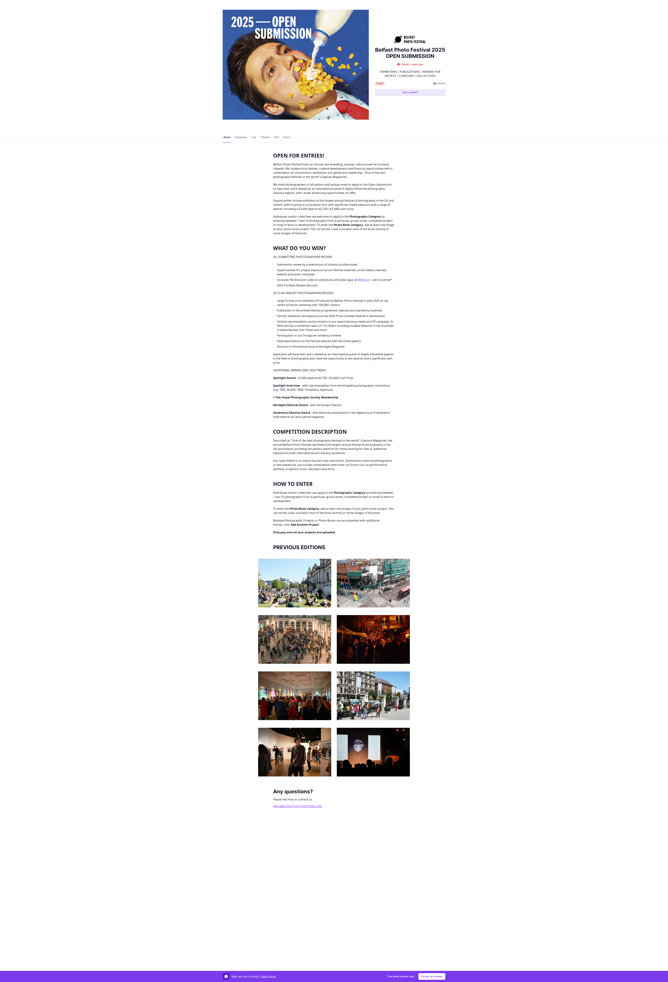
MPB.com (364, 280)
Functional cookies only (400, 976)
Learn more (268, 976)
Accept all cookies (431, 976)
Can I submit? (410, 92)
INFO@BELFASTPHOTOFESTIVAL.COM (297, 806)
